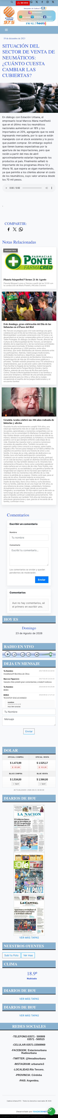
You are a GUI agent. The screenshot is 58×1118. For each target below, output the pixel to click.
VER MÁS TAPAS (29, 937)
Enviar (41, 579)
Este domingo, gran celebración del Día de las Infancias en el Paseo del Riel (27, 325)
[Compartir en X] (14, 229)
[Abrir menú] (6, 29)
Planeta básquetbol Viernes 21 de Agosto (25, 279)
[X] (38, 3)
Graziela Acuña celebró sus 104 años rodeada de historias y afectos (29, 421)
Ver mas (28, 955)
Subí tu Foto (11, 955)
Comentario (15, 545)
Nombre (13, 532)
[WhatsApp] (32, 3)
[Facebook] (43, 3)
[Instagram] (48, 3)
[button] (13, 3)
